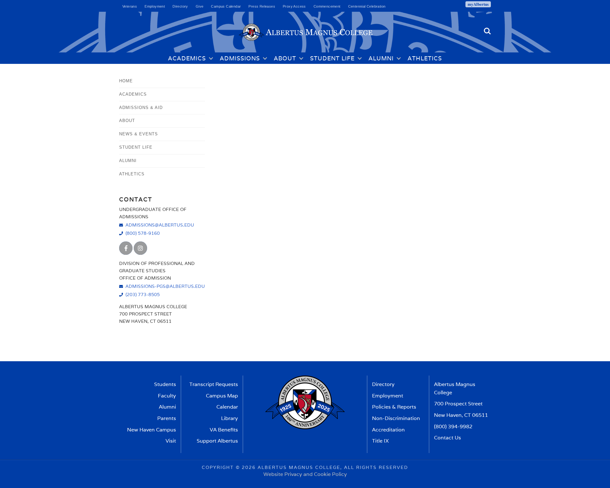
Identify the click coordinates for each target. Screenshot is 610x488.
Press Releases (261, 6)
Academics (187, 58)
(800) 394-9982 (453, 426)
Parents (166, 418)
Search (487, 28)
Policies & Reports (394, 406)
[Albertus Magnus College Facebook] (125, 248)
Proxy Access (294, 6)
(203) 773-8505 (142, 294)
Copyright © (221, 467)
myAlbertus (478, 4)
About (285, 58)
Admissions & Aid (141, 107)
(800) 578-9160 (142, 233)
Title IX (380, 440)
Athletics (425, 58)
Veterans (129, 6)
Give (200, 6)
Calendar (227, 406)
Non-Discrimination (396, 418)
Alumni (381, 58)
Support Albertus (217, 440)
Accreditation (388, 429)
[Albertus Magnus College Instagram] (140, 248)
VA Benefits (224, 429)
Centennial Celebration (367, 6)
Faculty (167, 395)
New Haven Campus (151, 429)
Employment (155, 6)
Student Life (332, 58)
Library (229, 418)
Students (165, 384)
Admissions (240, 58)
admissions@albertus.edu (159, 225)
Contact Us (447, 437)
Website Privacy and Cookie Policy (305, 474)
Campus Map (222, 395)
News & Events (138, 134)
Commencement (327, 6)
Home (126, 80)
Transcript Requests (213, 384)
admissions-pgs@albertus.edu (165, 286)
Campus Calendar (226, 6)
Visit (171, 440)
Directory (180, 6)
